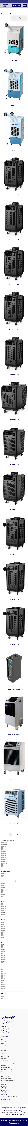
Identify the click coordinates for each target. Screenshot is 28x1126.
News (2, 1043)
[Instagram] (8, 1031)
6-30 (4, 910)
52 (4, 960)
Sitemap (3, 1050)
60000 (5, 866)
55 (4, 962)
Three (5, 876)
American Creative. (14, 1123)
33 (4, 989)
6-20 (4, 908)
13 (3, 945)
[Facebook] (3, 1031)
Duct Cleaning (4, 1065)
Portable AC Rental (6, 1078)
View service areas (17, 1114)
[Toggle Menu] (24, 5)
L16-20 (5, 914)
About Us (3, 1041)
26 (4, 951)
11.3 (4, 883)
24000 (5, 862)
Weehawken (9, 1109)
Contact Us (4, 1048)
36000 (5, 864)
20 (4, 888)
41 (3, 972)
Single (5, 874)
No (4, 996)
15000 (4, 857)
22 (4, 929)
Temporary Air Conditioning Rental (10, 1072)
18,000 (5, 842)
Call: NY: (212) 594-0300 (9, 1)
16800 (4, 859)
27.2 (4, 931)
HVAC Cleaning (5, 1056)
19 (3, 924)
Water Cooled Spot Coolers (8, 1080)
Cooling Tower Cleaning (7, 1063)
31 (3, 935)
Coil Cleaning (4, 1058)
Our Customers (5, 1046)
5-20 (4, 906)
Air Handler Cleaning (6, 1061)
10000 (4, 849)
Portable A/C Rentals (6, 1069)
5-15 (4, 904)
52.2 (4, 982)
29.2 (4, 957)
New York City (17, 1111)
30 (4, 892)
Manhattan (8, 1111)
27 (4, 953)
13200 (4, 855)
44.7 (4, 974)
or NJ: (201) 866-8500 (20, 1)
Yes (4, 998)
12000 (4, 853)
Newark (23, 1107)
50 (4, 894)
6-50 (4, 912)
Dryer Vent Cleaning (6, 1067)
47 (4, 976)
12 (3, 922)
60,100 (5, 845)
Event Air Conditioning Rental (8, 1074)
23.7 (4, 890)
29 (4, 955)
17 (3, 937)
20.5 (4, 926)
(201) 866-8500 (7, 1092)
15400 (4, 847)
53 (4, 984)
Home (3, 1039)
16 (3, 947)
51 (3, 980)
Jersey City (18, 1109)
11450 (4, 851)
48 (4, 978)
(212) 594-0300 (7, 1088)
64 (4, 986)
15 (3, 886)
